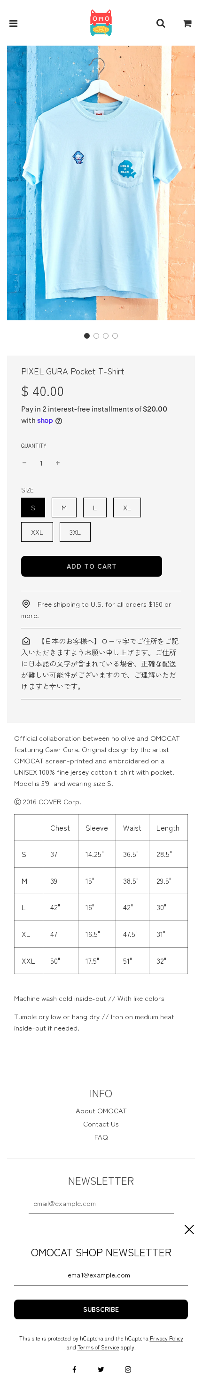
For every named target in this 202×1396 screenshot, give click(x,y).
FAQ (101, 1137)
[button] (87, 336)
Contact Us (101, 1123)
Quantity (34, 445)
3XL (75, 532)
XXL (37, 532)
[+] (57, 463)
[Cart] (187, 23)
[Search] (160, 23)
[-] (24, 463)
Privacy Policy (166, 1338)
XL (127, 507)
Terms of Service (98, 1347)
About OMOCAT (101, 1110)
